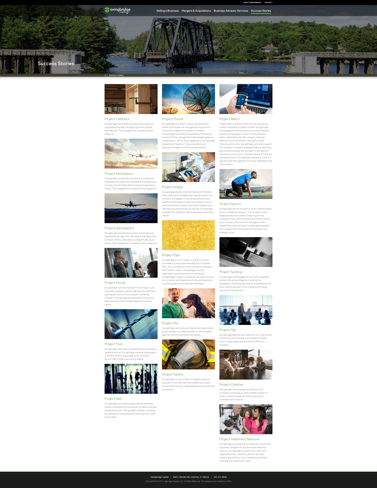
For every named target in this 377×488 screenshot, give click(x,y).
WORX (228, 481)
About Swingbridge (252, 2)
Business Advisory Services (231, 10)
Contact (268, 2)
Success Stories (261, 10)
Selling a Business (167, 10)
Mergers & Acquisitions (196, 10)
